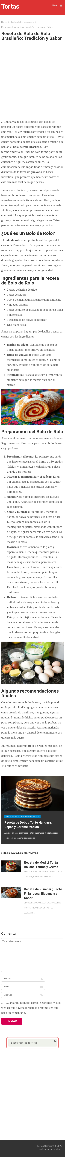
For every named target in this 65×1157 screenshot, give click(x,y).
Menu (55, 5)
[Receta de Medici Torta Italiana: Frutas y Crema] (11, 866)
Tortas (10, 6)
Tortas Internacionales (22, 22)
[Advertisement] (32, 79)
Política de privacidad (49, 1149)
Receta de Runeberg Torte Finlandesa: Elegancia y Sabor (43, 893)
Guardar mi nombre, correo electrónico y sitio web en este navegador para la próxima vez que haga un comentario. (31, 1007)
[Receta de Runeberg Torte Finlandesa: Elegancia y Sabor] (11, 892)
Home (4, 22)
